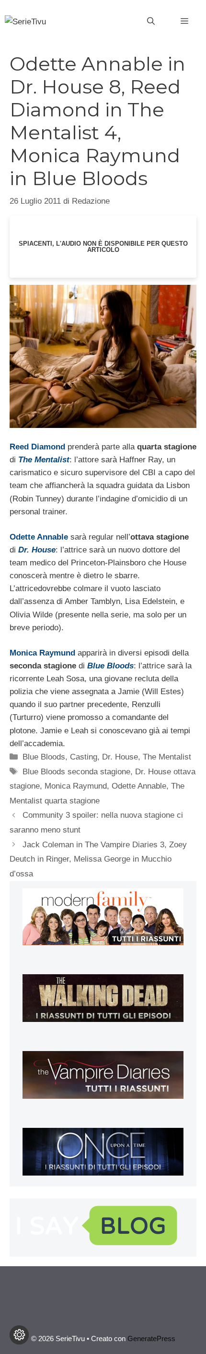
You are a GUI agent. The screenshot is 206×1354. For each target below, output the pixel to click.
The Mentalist (167, 756)
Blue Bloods (44, 756)
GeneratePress (151, 1338)
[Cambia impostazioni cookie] (19, 1334)
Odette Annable (139, 786)
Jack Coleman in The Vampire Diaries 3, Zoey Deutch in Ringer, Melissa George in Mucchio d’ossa (98, 859)
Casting (83, 756)
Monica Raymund (76, 786)
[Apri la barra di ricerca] (151, 21)
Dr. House (120, 756)
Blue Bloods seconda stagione (76, 771)
